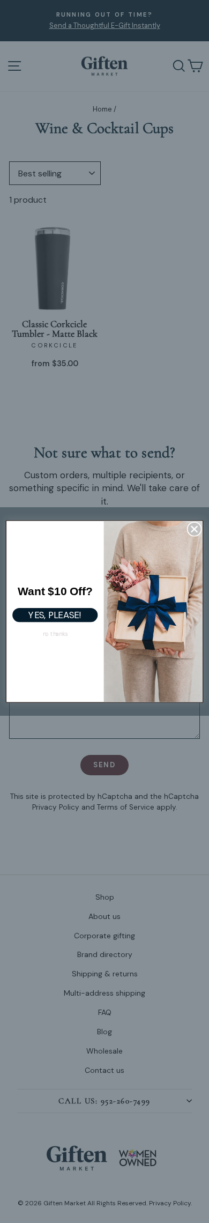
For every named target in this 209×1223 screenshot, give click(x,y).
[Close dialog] (194, 529)
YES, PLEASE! (54, 615)
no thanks (55, 634)
